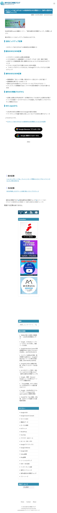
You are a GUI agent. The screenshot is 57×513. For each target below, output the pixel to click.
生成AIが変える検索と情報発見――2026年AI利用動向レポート (28, 336)
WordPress (24, 432)
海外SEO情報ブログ (12, 200)
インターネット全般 (26, 467)
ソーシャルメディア (26, 460)
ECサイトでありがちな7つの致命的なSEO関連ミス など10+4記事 (26, 121)
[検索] (36, 324)
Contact (28, 502)
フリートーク (24, 476)
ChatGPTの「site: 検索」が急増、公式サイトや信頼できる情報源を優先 (29, 398)
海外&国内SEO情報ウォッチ (27, 200)
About (34, 502)
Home (22, 502)
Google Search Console (27, 416)
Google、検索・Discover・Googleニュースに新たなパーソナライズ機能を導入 (28, 378)
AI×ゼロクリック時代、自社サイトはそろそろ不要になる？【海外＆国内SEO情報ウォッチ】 (29, 372)
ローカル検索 (24, 425)
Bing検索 (23, 457)
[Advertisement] (28, 157)
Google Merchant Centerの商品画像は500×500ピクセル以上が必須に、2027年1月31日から (29, 350)
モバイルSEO (24, 419)
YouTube (23, 435)
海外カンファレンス (26, 470)
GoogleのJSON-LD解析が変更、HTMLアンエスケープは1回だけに (28, 365)
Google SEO (24, 412)
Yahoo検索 (24, 454)
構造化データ (24, 422)
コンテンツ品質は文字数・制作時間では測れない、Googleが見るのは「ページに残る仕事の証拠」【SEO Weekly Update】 (28, 357)
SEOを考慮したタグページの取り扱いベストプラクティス (22, 191)
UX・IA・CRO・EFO (26, 441)
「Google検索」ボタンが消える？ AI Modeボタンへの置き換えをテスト (29, 385)
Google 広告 (24, 451)
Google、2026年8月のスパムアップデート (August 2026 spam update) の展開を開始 (28, 392)
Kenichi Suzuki (28, 508)
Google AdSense (25, 448)
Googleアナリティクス (27, 444)
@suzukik (34, 508)
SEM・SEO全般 (25, 464)
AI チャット (24, 428)
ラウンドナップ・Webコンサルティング (32, 510)
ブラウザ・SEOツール (27, 438)
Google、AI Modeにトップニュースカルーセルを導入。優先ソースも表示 (28, 343)
